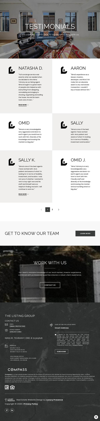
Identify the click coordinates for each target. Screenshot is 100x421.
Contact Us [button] (50, 285)
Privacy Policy (78, 345)
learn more (85, 233)
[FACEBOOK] (7, 410)
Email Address (62, 328)
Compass (8, 374)
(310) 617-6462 (15, 332)
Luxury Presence (54, 400)
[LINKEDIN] (12, 410)
